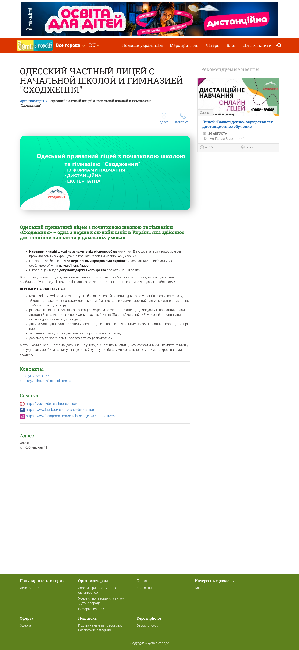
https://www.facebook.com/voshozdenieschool (60, 410)
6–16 (209, 147)
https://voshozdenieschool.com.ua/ (51, 404)
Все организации (91, 609)
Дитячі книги (257, 45)
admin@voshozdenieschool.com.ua (45, 381)
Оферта (25, 625)
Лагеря (213, 45)
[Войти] (279, 45)
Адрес (163, 122)
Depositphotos (147, 625)
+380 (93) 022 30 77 (34, 376)
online (250, 147)
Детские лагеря (31, 588)
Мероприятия (184, 45)
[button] (70, 45)
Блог (231, 45)
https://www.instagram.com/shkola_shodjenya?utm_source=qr (71, 416)
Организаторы (32, 100)
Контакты (182, 122)
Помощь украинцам (142, 45)
